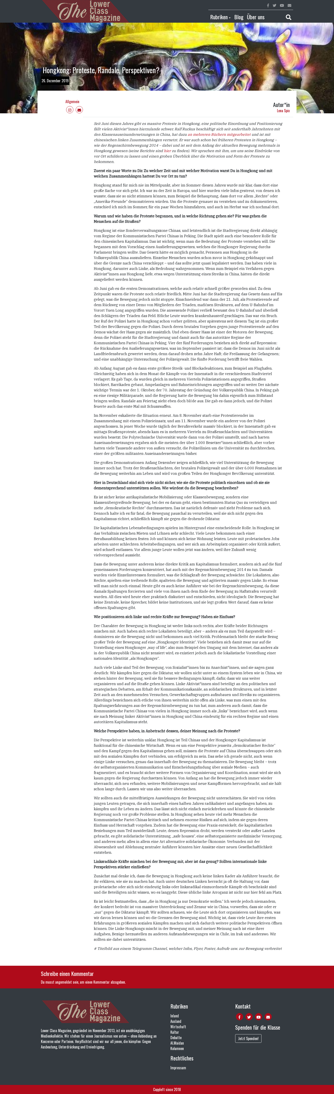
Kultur (174, 1032)
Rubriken (219, 17)
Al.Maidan (177, 1043)
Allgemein (72, 101)
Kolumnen (177, 1048)
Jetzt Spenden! (248, 1038)
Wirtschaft (178, 1026)
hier (167, 150)
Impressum (178, 1067)
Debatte (176, 1037)
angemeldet (63, 982)
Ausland (175, 1021)
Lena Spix (283, 110)
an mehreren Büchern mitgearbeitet (219, 134)
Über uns (255, 17)
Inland (174, 1016)
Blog (238, 17)
